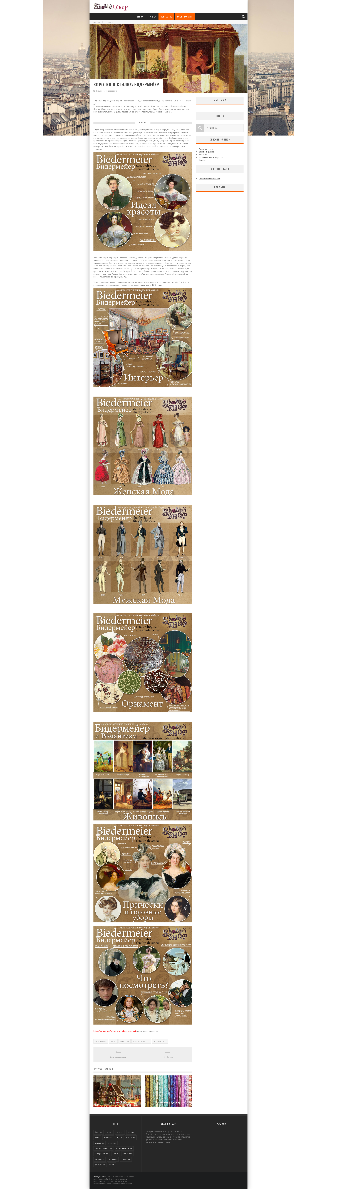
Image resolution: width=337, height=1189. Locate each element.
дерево (120, 1132)
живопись (108, 1138)
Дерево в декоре (206, 152)
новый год (127, 1154)
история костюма (124, 1148)
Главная (96, 22)
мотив (115, 1154)
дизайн (131, 1132)
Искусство (166, 16)
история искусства (141, 1041)
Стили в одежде (206, 149)
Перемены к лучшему (168, 1102)
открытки (113, 1159)
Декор (140, 16)
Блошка (152, 16)
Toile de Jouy (168, 1057)
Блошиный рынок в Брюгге (211, 157)
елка (97, 1138)
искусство (124, 1041)
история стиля (160, 1041)
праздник (126, 1159)
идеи (119, 1138)
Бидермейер (101, 1041)
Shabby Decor (98, 1177)
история (112, 1143)
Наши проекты (185, 16)
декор (113, 1041)
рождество (100, 1164)
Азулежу (202, 160)
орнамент (99, 1159)
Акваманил (204, 154)
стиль (111, 1164)
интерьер (130, 1138)
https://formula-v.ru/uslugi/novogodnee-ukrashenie (115, 1031)
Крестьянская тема (118, 1057)
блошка (98, 1132)
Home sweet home (117, 1102)
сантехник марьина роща (210, 178)
